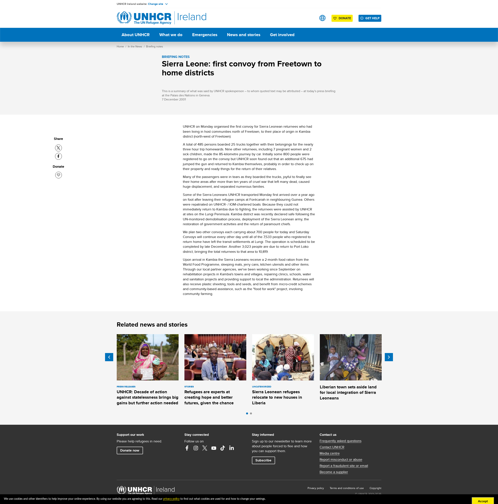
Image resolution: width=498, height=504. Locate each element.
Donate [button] (345, 18)
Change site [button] (155, 4)
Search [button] (310, 18)
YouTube (213, 448)
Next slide (389, 357)
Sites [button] (322, 18)
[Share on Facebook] (58, 156)
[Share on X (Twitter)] (58, 148)
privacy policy (171, 499)
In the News (135, 46)
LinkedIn (231, 448)
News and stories (243, 34)
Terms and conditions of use (347, 488)
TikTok (222, 448)
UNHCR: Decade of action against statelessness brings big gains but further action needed (147, 397)
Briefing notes (154, 46)
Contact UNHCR (332, 447)
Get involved (282, 34)
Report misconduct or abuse (341, 459)
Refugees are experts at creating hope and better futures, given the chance (209, 397)
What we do (170, 34)
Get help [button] (372, 18)
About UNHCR (136, 34)
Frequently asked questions (340, 441)
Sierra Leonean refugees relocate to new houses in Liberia (277, 397)
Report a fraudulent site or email (344, 466)
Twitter (204, 448)
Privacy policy (316, 488)
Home (120, 46)
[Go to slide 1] (248, 414)
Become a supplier (334, 472)
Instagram (195, 448)
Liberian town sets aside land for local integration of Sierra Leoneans (348, 392)
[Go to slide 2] (252, 414)
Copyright (375, 488)
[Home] (144, 18)
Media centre (330, 453)
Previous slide (109, 357)
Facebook (186, 448)
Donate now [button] (129, 450)
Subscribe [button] (263, 460)
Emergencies (204, 34)
